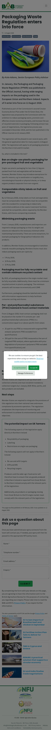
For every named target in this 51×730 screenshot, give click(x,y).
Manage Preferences (25, 373)
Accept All (33, 368)
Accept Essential (20, 368)
